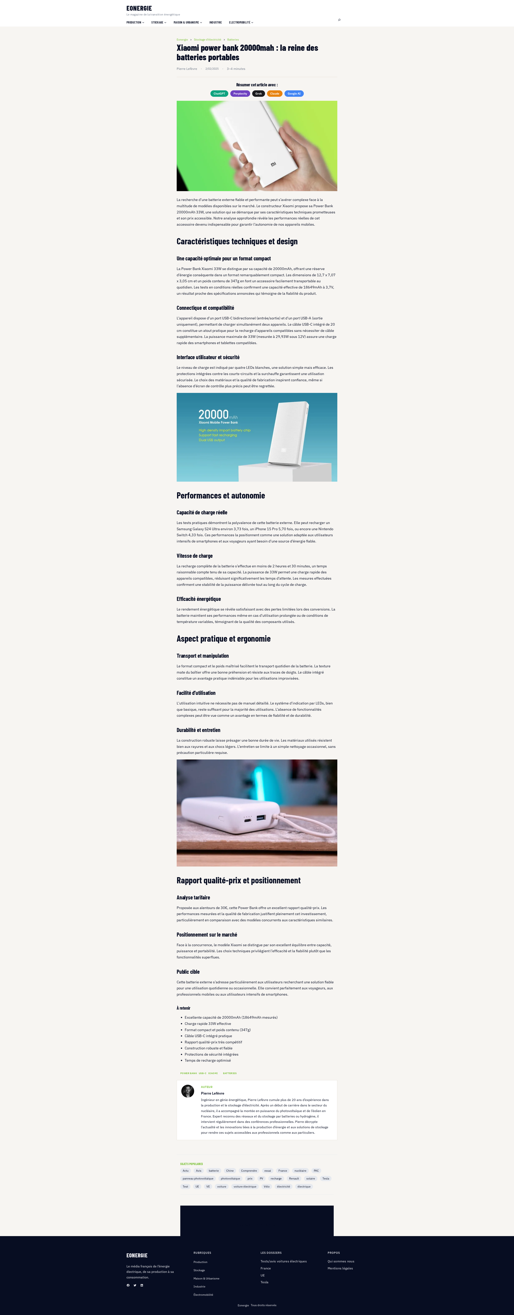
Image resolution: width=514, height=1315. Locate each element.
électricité (283, 1186)
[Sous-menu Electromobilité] (252, 22)
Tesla (325, 1178)
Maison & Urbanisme (206, 1278)
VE (208, 1186)
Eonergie (139, 8)
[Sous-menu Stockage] (165, 22)
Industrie (199, 1286)
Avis (198, 1170)
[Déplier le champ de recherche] (339, 20)
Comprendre (249, 1170)
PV (261, 1178)
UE (197, 1186)
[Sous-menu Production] (143, 22)
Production (200, 1262)
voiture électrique (245, 1186)
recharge (276, 1178)
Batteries (230, 1073)
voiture (221, 1186)
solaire (310, 1178)
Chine (230, 1170)
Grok (258, 93)
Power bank (188, 1073)
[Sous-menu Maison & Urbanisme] (201, 22)
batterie (214, 1170)
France (282, 1170)
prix (250, 1178)
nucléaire (300, 1170)
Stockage (199, 1270)
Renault (294, 1178)
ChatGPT (219, 93)
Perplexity (240, 93)
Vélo (267, 1186)
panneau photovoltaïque (198, 1178)
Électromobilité (203, 1295)
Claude (274, 93)
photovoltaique (230, 1178)
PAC (316, 1170)
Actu (186, 1170)
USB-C (202, 1073)
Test (185, 1186)
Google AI (294, 93)
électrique (304, 1186)
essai (267, 1170)
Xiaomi (213, 1073)
